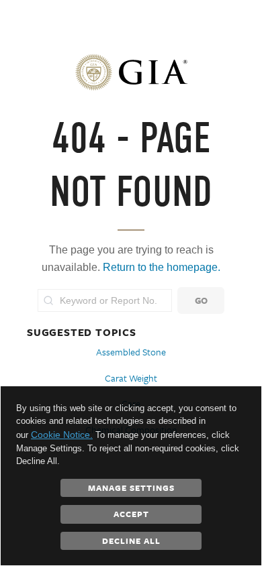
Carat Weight (131, 378)
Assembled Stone (131, 352)
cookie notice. (62, 434)
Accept (131, 514)
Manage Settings (131, 488)
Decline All (131, 540)
